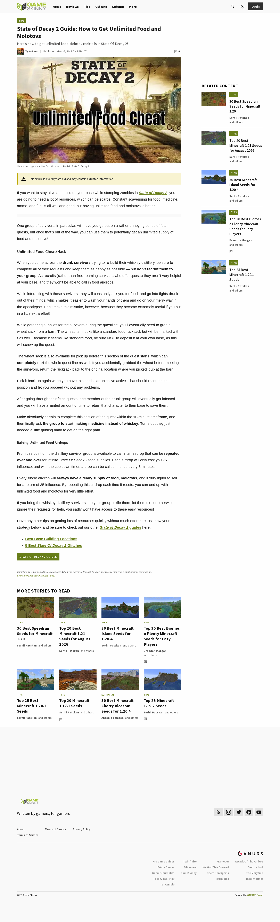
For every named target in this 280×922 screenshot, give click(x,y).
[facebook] (249, 812)
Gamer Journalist (163, 873)
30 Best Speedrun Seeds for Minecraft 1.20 (35, 633)
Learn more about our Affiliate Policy (36, 575)
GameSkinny (189, 873)
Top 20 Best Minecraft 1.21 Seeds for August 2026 (74, 636)
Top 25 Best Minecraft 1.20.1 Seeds (31, 706)
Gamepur (223, 861)
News (57, 7)
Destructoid (255, 867)
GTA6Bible (168, 884)
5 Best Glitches (53, 545)
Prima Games (165, 867)
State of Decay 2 (153, 193)
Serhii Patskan (27, 645)
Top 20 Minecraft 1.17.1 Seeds (74, 703)
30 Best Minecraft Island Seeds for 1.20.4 (117, 633)
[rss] (218, 812)
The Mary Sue (254, 873)
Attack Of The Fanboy (249, 861)
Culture (101, 7)
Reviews (72, 7)
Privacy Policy (82, 829)
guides (134, 527)
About (21, 829)
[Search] (233, 6)
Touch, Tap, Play (163, 879)
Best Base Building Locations (51, 539)
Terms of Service (55, 829)
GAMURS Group (255, 895)
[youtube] (259, 812)
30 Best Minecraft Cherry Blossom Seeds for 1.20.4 (117, 706)
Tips (87, 7)
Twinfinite (190, 861)
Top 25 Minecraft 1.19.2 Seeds (159, 703)
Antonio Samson (112, 718)
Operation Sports (218, 873)
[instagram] (228, 812)
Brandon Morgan (155, 651)
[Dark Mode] (242, 6)
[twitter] (238, 812)
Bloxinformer (254, 879)
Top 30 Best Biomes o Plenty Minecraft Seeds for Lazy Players (162, 636)
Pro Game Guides (163, 861)
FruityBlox (222, 879)
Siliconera (190, 867)
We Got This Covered (216, 867)
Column (118, 7)
